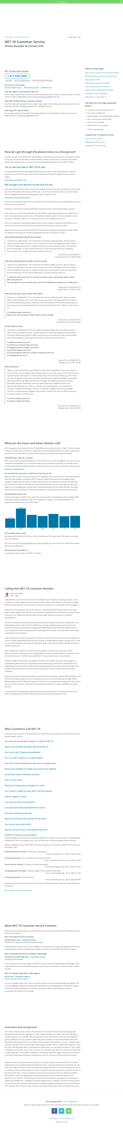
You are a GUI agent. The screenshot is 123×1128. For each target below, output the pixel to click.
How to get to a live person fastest (97, 83)
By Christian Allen (16, 593)
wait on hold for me (44, 543)
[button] (121, 1)
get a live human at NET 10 (44, 97)
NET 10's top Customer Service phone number (102, 73)
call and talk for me (28, 543)
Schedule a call (46, 87)
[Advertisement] (43, 133)
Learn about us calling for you (15, 180)
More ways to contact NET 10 (95, 97)
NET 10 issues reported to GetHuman (18, 890)
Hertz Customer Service (93, 139)
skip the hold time (26, 116)
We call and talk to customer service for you (101, 76)
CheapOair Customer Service (95, 145)
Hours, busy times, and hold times (97, 87)
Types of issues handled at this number (99, 90)
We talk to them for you (13, 87)
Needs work (72, 1102)
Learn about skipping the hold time (17, 197)
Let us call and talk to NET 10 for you (25, 167)
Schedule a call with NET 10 (14, 469)
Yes (65, 1102)
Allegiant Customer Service (95, 142)
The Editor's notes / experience (96, 93)
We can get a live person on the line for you (29, 184)
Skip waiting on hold (31, 87)
